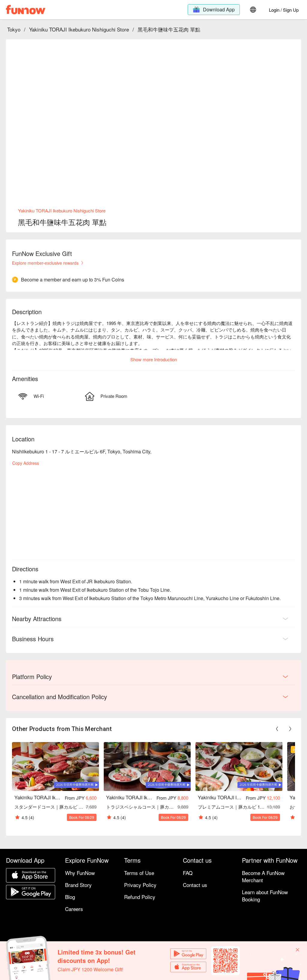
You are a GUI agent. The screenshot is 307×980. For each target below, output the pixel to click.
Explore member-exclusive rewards (45, 263)
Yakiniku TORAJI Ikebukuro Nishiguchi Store (79, 29)
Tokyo (13, 29)
